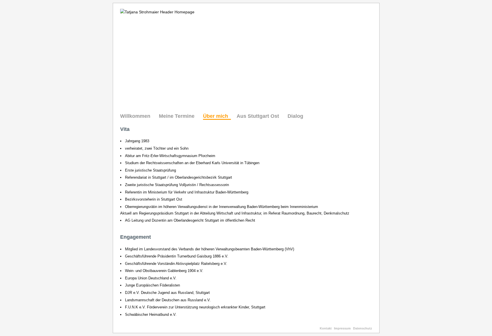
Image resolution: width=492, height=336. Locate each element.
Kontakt (326, 328)
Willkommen (135, 116)
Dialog (295, 116)
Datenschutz (362, 328)
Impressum (342, 328)
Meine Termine (176, 116)
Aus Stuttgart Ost (258, 116)
